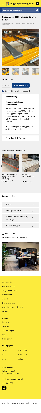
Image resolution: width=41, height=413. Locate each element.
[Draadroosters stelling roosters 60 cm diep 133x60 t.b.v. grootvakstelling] (10, 163)
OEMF (34, 403)
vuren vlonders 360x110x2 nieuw (28, 175)
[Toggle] (32, 97)
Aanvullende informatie (16, 138)
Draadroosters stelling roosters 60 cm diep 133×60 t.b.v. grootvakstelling (9, 177)
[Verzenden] (37, 10)
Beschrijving (11, 96)
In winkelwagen (21, 85)
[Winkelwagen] (37, 3)
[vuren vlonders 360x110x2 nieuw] (30, 163)
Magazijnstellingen (7, 23)
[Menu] (3, 3)
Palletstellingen (20, 23)
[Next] (36, 47)
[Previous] (5, 47)
